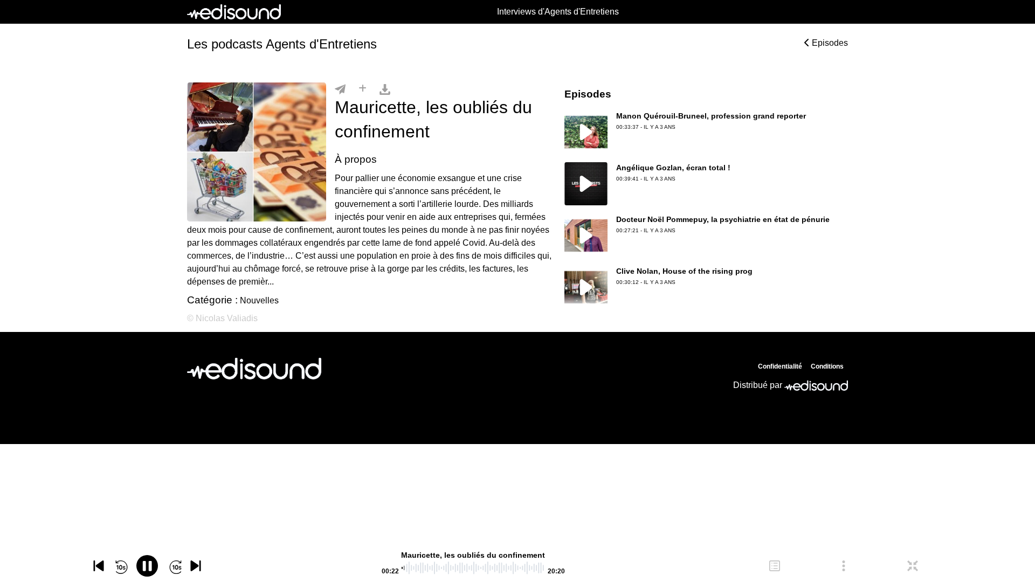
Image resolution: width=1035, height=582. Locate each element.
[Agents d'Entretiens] (254, 368)
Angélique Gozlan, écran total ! (673, 167)
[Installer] (362, 88)
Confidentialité (780, 366)
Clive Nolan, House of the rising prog (684, 271)
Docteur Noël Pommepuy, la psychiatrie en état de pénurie (723, 219)
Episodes (829, 42)
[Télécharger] (385, 88)
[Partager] (340, 88)
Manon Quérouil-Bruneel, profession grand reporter (711, 116)
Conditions (827, 366)
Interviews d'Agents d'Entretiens (558, 11)
